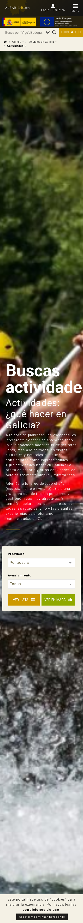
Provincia (16, 554)
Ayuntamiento (19, 575)
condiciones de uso (41, 910)
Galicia (16, 41)
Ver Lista (21, 600)
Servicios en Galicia (41, 41)
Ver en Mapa (55, 600)
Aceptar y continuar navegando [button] (42, 916)
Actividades (15, 46)
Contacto (71, 32)
